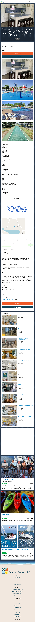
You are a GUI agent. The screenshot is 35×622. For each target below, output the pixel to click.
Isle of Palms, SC (17, 614)
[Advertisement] (17, 435)
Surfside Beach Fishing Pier (8, 299)
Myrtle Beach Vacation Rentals (17, 589)
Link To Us (18, 580)
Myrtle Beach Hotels (17, 595)
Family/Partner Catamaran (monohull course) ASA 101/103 (16, 549)
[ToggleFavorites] (32, 45)
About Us (17, 575)
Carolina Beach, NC (17, 610)
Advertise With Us (17, 579)
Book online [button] (4, 483)
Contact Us (17, 577)
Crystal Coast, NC (17, 607)
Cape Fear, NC (17, 603)
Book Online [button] (18, 53)
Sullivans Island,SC (17, 616)
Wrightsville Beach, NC (17, 609)
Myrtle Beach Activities (17, 593)
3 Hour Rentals (5, 514)
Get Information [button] (17, 56)
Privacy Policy (17, 582)
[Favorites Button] (29, 2)
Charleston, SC (17, 612)
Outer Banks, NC (17, 605)
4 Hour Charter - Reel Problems (9, 479)
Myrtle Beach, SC (17, 600)
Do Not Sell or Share (17, 584)
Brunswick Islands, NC (17, 601)
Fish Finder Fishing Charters (8, 300)
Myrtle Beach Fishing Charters (17, 591)
